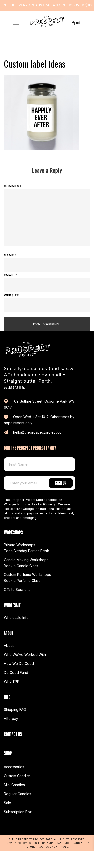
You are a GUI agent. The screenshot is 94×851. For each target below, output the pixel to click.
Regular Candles (17, 794)
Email (10, 275)
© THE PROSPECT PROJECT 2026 (30, 839)
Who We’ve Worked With (25, 654)
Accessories (14, 767)
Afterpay (11, 718)
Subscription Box (18, 812)
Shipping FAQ (15, 709)
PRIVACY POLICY (16, 843)
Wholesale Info (16, 617)
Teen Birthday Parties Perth (26, 551)
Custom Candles (17, 776)
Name (10, 255)
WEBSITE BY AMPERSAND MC (49, 843)
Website (11, 295)
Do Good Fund (16, 672)
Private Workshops (19, 545)
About (9, 645)
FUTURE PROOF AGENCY (41, 846)
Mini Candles (14, 785)
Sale (7, 803)
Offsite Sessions (17, 589)
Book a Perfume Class (22, 580)
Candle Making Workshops (26, 560)
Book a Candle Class (21, 566)
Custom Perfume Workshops (27, 574)
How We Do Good (19, 663)
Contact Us (13, 733)
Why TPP (11, 681)
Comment (13, 186)
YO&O (64, 846)
